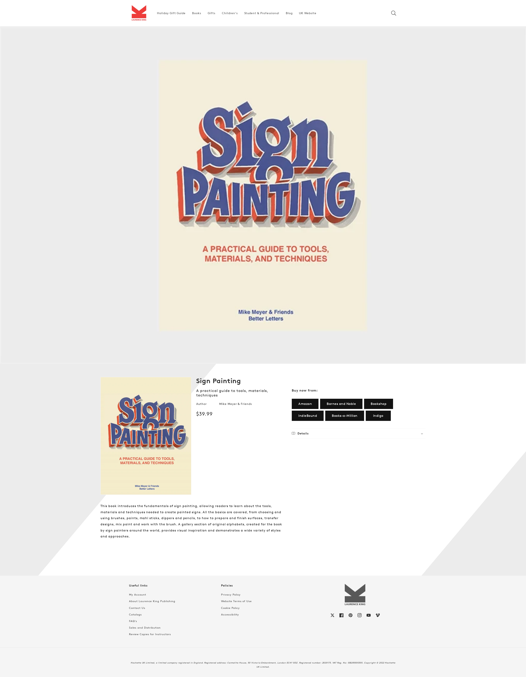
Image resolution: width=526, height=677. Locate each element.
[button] (393, 13)
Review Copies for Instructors (150, 634)
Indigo (378, 416)
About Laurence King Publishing (152, 601)
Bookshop (378, 404)
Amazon (305, 404)
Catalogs (135, 614)
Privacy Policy (231, 594)
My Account (137, 594)
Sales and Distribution (145, 627)
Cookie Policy (230, 607)
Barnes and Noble (341, 404)
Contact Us (137, 607)
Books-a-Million (345, 416)
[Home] (139, 13)
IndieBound (307, 416)
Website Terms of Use (236, 601)
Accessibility (230, 614)
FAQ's (133, 621)
